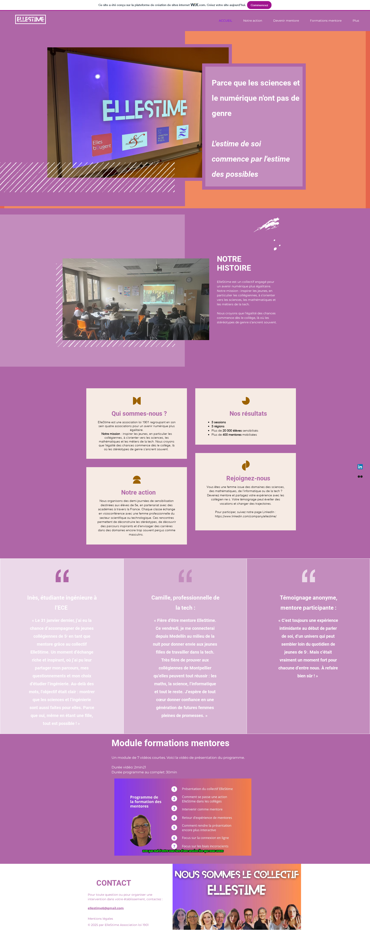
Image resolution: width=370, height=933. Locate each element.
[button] (245, 851)
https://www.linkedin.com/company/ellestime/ (245, 516)
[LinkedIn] (360, 466)
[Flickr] (360, 476)
